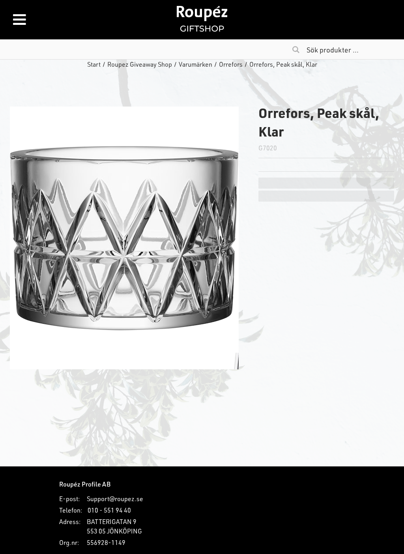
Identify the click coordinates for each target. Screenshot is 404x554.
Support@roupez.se (115, 498)
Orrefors (231, 64)
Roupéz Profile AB (84, 484)
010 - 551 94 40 (109, 510)
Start (94, 64)
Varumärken (195, 64)
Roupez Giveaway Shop (139, 64)
